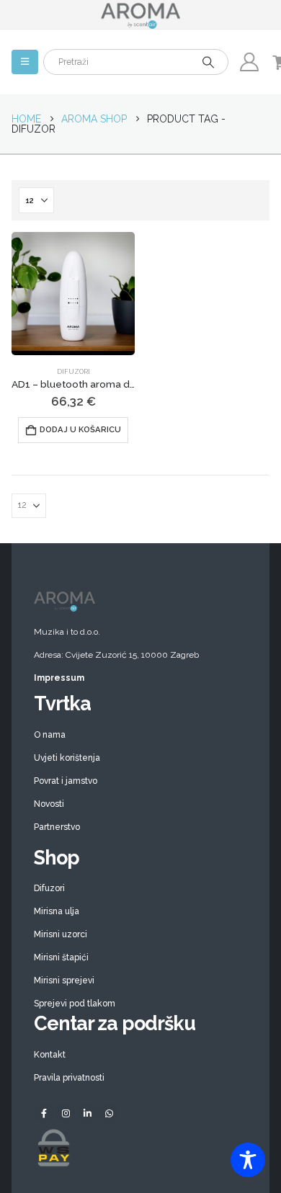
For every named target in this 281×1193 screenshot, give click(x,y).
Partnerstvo (57, 827)
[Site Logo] (140, 14)
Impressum (59, 678)
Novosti (49, 804)
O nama (50, 735)
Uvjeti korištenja (67, 758)
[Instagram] (65, 1113)
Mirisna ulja (56, 911)
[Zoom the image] (140, 595)
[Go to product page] (73, 293)
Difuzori (73, 371)
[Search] (208, 62)
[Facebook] (44, 1113)
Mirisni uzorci (60, 934)
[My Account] (249, 62)
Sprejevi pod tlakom (74, 1003)
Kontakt (50, 1055)
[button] (25, 62)
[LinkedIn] (87, 1113)
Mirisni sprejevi (64, 980)
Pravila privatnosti (69, 1078)
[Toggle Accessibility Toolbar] (248, 1160)
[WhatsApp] (109, 1113)
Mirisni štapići (61, 957)
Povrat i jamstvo (65, 781)
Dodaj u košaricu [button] (80, 429)
